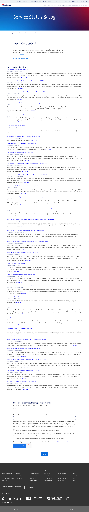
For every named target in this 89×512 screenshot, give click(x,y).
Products (58, 5)
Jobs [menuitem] (73, 478)
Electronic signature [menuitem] (34, 473)
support (22, 54)
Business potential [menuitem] (6, 476)
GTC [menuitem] (19, 509)
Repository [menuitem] (4, 509)
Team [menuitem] (74, 473)
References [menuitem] (60, 476)
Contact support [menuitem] (48, 480)
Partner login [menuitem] (61, 480)
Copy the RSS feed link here (20, 58)
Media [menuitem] (74, 483)
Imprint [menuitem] (15, 509)
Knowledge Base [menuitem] (19, 478)
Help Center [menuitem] (47, 473)
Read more (24, 77)
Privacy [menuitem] (9, 509)
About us (85, 5)
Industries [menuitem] (4, 483)
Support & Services (66, 5)
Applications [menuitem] (4, 480)
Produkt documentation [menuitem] (49, 476)
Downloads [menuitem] (18, 476)
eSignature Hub (52, 5)
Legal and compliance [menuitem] (7, 473)
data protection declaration (64, 442)
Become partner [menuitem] (62, 478)
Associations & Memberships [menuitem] (79, 476)
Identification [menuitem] (33, 478)
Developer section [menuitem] (48, 478)
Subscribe (31, 487)
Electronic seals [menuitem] (33, 476)
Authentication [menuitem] (33, 480)
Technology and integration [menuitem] (8, 478)
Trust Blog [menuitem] (18, 473)
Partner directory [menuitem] (62, 473)
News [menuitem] (74, 480)
